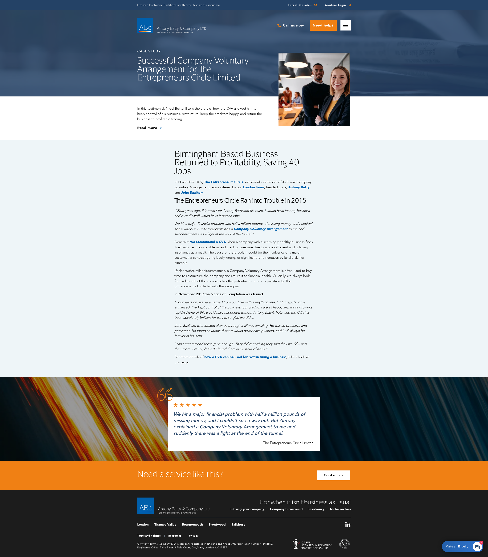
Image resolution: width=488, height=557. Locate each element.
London (143, 524)
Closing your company (247, 509)
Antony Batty (299, 187)
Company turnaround (286, 509)
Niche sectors (340, 509)
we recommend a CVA (208, 242)
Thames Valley (165, 524)
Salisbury (238, 524)
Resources (174, 536)
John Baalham (192, 192)
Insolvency (316, 509)
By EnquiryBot (460, 545)
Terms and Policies (149, 536)
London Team (253, 187)
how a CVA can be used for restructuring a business (245, 357)
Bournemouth (192, 524)
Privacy (193, 536)
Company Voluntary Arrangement (260, 229)
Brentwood (217, 524)
